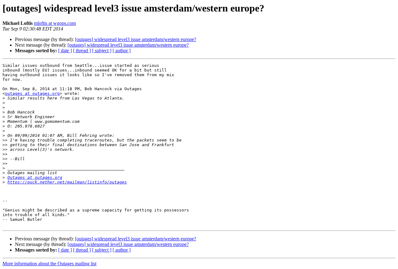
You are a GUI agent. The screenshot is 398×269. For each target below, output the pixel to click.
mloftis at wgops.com (55, 23)
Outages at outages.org (34, 177)
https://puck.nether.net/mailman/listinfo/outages (67, 182)
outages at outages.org (32, 93)
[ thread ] (82, 50)
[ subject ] (101, 50)
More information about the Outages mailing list (49, 263)
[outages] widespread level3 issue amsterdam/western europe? (135, 39)
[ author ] (122, 50)
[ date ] (65, 50)
